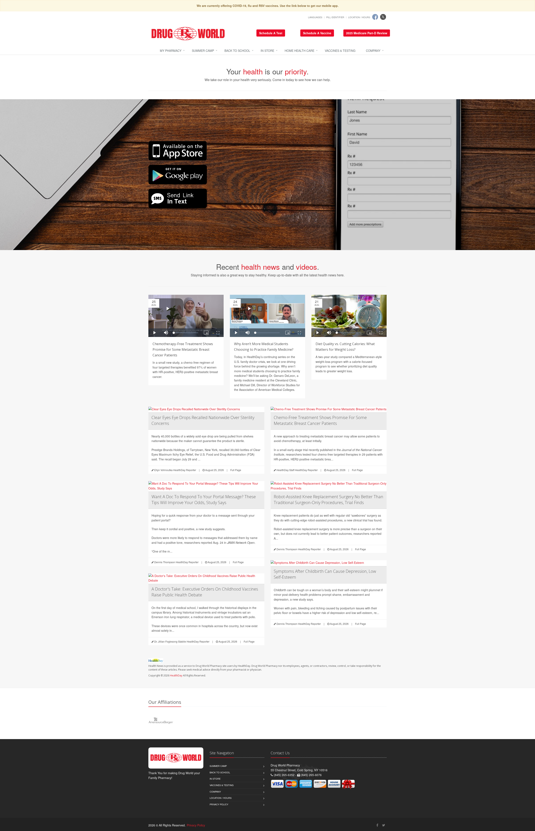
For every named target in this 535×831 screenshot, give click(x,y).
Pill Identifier (335, 17)
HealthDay (176, 675)
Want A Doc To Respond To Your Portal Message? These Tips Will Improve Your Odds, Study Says (204, 499)
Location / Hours (359, 17)
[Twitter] (383, 17)
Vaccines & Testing (340, 50)
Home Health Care (299, 50)
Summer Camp (203, 50)
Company (373, 50)
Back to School (237, 50)
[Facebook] (375, 17)
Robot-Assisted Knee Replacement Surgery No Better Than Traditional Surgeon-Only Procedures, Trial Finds (328, 499)
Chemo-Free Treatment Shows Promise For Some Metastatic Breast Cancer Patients (320, 420)
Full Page (235, 470)
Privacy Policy (219, 804)
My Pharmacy (170, 50)
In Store (267, 50)
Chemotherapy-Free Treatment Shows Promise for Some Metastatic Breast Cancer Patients (183, 349)
